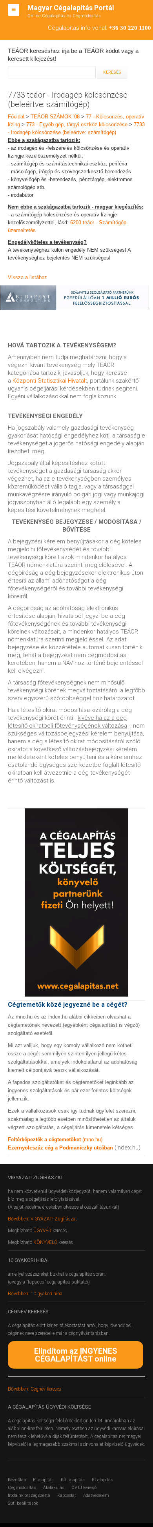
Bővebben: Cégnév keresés (34, 1389)
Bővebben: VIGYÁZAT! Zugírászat (42, 1219)
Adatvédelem (96, 1495)
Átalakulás (53, 1487)
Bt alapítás (43, 1479)
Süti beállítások (23, 1503)
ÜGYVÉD (42, 1230)
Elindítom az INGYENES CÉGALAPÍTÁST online (75, 1355)
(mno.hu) (92, 1139)
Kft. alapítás (73, 1479)
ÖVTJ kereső (84, 1487)
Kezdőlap (17, 1479)
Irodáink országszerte (29, 1495)
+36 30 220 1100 (130, 28)
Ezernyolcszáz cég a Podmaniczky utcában (60, 1148)
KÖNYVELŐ (45, 1242)
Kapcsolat (66, 1495)
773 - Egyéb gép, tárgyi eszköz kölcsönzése (77, 124)
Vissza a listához (27, 277)
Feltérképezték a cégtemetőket (45, 1139)
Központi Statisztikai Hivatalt (50, 380)
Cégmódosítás (22, 1487)
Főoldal (16, 117)
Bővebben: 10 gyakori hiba (35, 1293)
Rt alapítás (102, 1479)
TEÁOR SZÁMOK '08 (55, 117)
